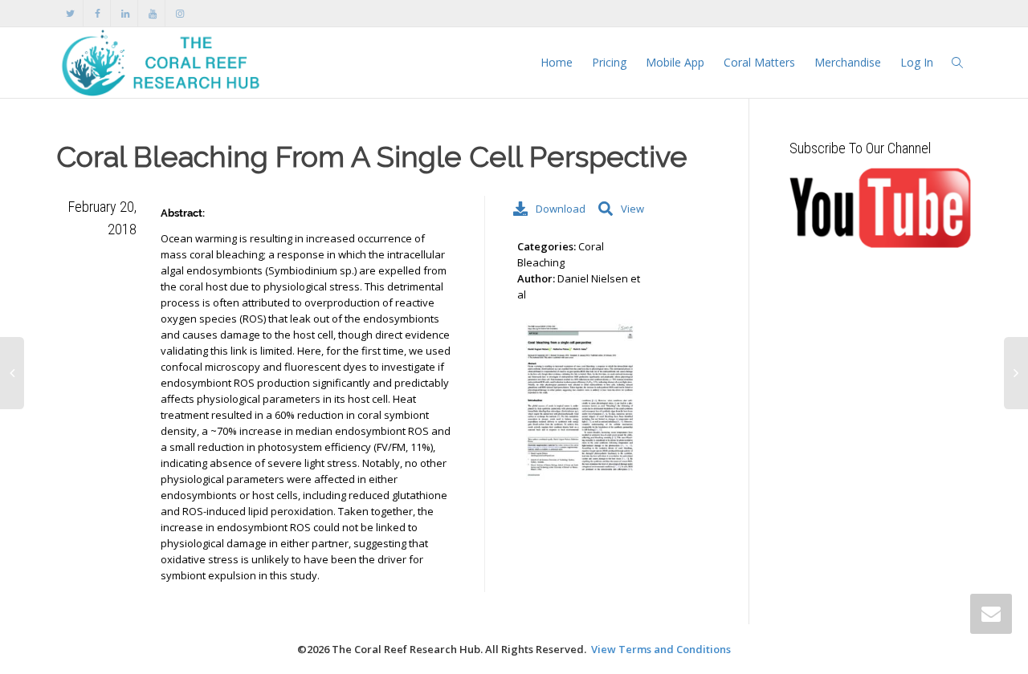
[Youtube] (152, 13)
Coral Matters (759, 62)
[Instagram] (179, 13)
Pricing (609, 62)
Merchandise (847, 62)
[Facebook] (97, 13)
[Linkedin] (125, 13)
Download (558, 208)
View (632, 208)
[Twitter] (70, 13)
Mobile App (675, 62)
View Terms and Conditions (661, 649)
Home (557, 62)
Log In (916, 62)
